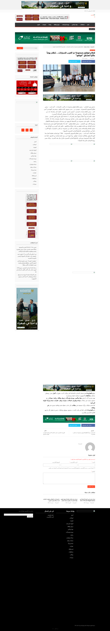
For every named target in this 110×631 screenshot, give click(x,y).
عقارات (56, 400)
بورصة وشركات (65, 24)
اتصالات (69, 400)
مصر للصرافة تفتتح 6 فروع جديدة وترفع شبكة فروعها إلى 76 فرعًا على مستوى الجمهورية (27, 276)
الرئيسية (92, 25)
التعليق (93, 471)
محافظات (82, 24)
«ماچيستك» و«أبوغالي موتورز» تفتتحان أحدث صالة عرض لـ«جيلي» (51, 500)
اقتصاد (34, 147)
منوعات (44, 24)
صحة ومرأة (50, 400)
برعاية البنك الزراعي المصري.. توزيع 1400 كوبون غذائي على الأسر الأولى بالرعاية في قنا (26, 269)
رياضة (50, 24)
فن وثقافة (34, 175)
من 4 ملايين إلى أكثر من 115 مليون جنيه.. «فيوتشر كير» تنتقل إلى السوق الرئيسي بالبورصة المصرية (26, 256)
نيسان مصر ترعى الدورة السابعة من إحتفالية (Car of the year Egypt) (87, 500)
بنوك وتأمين (75, 24)
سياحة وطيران (77, 400)
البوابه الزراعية (32, 150)
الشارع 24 (92, 58)
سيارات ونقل (86, 46)
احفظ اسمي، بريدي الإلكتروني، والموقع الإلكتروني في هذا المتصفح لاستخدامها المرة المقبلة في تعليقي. (71, 468)
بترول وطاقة (61, 398)
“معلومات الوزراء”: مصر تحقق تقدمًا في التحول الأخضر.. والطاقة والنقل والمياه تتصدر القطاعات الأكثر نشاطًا (27, 263)
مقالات (34, 181)
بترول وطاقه (56, 24)
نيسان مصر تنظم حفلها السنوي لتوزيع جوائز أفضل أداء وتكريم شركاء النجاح (69, 500)
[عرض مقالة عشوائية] (17, 25)
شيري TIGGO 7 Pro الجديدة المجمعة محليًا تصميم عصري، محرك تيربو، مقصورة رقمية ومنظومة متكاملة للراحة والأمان (26, 249)
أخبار (88, 24)
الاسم (93, 462)
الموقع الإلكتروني (56, 462)
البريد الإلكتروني (73, 462)
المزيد (38, 24)
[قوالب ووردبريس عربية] (53, 628)
